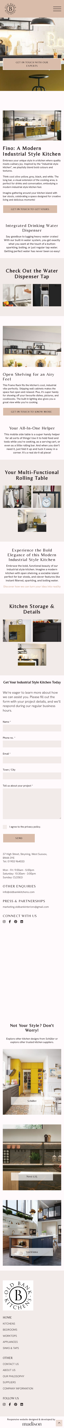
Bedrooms (10, 1330)
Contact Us (11, 1364)
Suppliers (9, 1382)
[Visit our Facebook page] (10, 922)
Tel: (13, 861)
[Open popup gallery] (17, 295)
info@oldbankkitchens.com (18, 892)
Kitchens (9, 1324)
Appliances (10, 1342)
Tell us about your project (18, 786)
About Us (9, 1370)
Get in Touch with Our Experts (32, 64)
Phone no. (9, 738)
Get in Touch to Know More (31, 411)
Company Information (18, 1388)
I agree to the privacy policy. (25, 827)
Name (7, 722)
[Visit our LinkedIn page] (21, 922)
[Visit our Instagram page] (4, 922)
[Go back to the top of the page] (59, 1423)
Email (7, 754)
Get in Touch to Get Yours (30, 209)
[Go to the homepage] (10, 9)
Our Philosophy (13, 1376)
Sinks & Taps (11, 1348)
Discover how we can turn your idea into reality (32, 586)
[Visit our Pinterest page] (15, 922)
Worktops (10, 1336)
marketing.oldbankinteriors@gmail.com (26, 907)
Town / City (9, 770)
